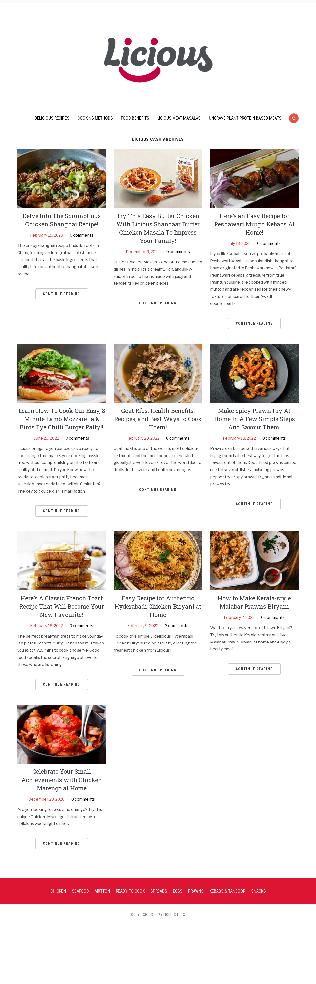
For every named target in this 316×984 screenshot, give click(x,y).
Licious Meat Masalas (179, 117)
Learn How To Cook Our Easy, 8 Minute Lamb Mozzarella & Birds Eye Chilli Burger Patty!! (61, 419)
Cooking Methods (95, 117)
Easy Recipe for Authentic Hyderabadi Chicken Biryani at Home (158, 606)
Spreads (158, 891)
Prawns (196, 891)
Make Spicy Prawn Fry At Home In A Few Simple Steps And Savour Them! (254, 419)
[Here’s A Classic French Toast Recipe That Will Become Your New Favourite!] (61, 560)
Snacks (258, 891)
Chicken (58, 891)
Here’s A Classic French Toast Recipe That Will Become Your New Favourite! (61, 606)
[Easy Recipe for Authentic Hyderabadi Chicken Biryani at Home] (158, 560)
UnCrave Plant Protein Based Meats (245, 117)
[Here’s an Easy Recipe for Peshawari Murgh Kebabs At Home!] (254, 178)
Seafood (80, 891)
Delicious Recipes (52, 117)
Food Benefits (135, 117)
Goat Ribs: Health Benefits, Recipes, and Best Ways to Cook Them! (158, 419)
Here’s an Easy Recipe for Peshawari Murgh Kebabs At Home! (254, 224)
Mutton (102, 891)
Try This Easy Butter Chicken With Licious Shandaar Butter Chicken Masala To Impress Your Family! (158, 228)
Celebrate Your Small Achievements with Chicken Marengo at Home (61, 779)
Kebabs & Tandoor (227, 891)
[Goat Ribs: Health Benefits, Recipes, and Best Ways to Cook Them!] (158, 373)
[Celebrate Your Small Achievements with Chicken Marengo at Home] (61, 734)
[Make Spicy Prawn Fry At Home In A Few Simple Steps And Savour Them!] (254, 373)
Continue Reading (61, 294)
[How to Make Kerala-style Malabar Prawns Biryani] (254, 560)
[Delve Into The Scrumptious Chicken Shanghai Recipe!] (61, 178)
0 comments (81, 235)
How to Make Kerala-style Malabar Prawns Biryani (254, 602)
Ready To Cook (130, 891)
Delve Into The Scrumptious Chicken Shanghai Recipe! (62, 220)
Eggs (177, 891)
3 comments (176, 625)
